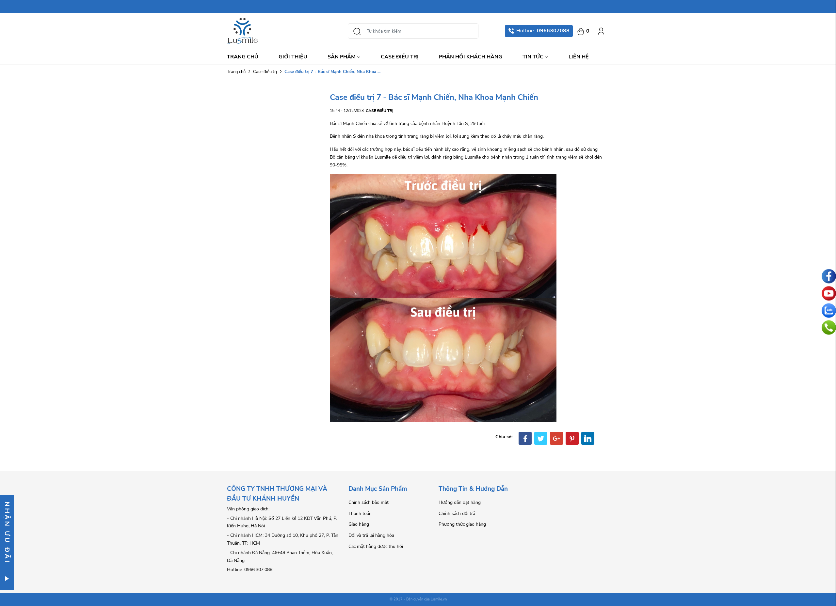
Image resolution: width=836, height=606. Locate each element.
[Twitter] (540, 438)
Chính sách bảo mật (368, 502)
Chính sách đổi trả (457, 513)
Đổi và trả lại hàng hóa (371, 535)
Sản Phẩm (342, 56)
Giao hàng (358, 524)
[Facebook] (525, 438)
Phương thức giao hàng (462, 524)
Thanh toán (360, 513)
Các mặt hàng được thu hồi (375, 546)
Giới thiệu (293, 56)
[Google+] (556, 438)
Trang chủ (242, 56)
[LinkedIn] (587, 438)
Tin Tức (532, 56)
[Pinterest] (572, 438)
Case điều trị (400, 56)
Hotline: (543, 30)
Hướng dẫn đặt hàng (460, 502)
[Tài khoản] (601, 31)
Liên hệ (579, 56)
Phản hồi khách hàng (470, 56)
